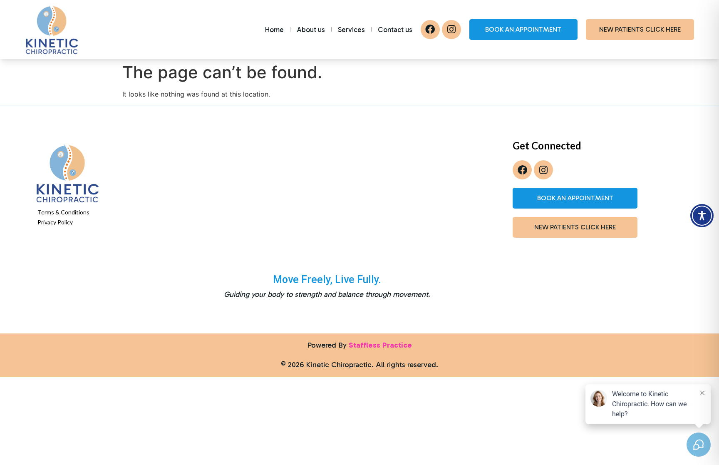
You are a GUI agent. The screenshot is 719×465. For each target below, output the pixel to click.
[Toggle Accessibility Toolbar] (702, 215)
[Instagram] (451, 29)
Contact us (395, 29)
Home (274, 29)
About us (311, 29)
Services (351, 29)
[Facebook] (430, 29)
